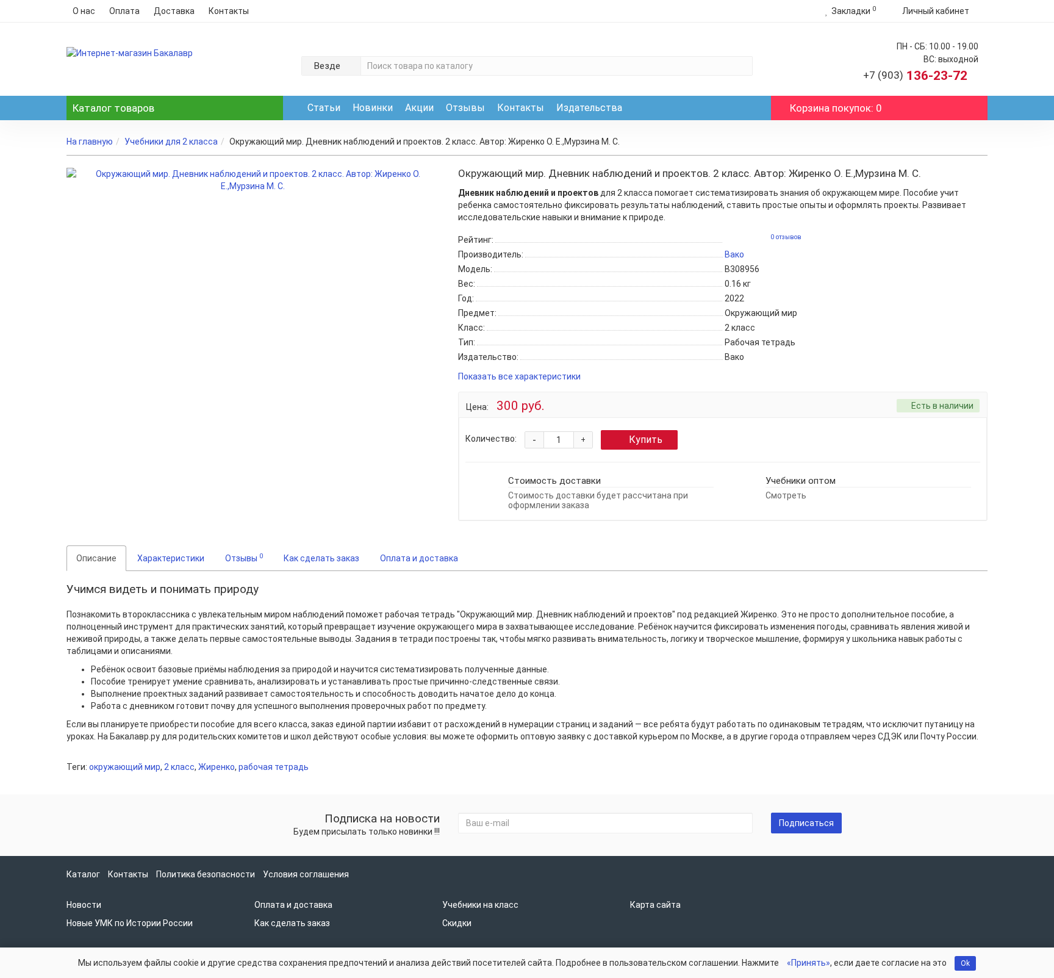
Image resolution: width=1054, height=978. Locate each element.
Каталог (113, 108)
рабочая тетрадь (273, 767)
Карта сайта (655, 905)
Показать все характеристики (519, 376)
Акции (419, 107)
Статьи (323, 107)
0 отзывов (785, 237)
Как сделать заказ (321, 558)
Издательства (589, 107)
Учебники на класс (480, 905)
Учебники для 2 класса (171, 141)
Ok (965, 963)
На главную (89, 141)
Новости (83, 905)
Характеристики (170, 558)
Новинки (373, 107)
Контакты (229, 11)
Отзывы (465, 107)
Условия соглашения (306, 874)
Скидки (456, 923)
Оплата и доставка (419, 558)
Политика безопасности (205, 874)
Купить (645, 439)
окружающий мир (124, 767)
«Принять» (808, 963)
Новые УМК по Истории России (129, 923)
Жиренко (216, 767)
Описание (96, 558)
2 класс (179, 767)
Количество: (491, 439)
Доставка (174, 11)
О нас (84, 11)
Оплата (124, 11)
